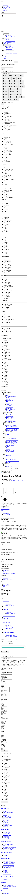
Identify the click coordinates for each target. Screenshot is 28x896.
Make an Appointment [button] (8, 632)
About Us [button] (5, 609)
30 (11, 86)
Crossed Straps (8, 190)
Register (5, 8)
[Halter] (4, 727)
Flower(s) (7, 224)
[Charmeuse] (3, 713)
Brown (6, 378)
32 (16, 86)
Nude (6, 375)
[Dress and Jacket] (4, 684)
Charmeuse (7, 237)
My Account (6, 6)
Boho (6, 138)
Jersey (6, 242)
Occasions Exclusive (11, 421)
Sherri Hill (8, 410)
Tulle (6, 253)
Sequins (6, 231)
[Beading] (4, 708)
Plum (6, 368)
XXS (6, 97)
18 (22, 81)
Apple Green (8, 343)
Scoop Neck (7, 292)
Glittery (6, 203)
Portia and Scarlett (10, 409)
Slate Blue (7, 352)
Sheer (6, 194)
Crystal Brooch (8, 220)
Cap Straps (7, 328)
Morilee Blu (9, 420)
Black (6, 379)
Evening (7, 119)
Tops (6, 158)
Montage (8, 447)
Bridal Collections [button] (7, 412)
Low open (7, 193)
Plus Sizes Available (9, 179)
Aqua (6, 348)
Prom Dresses (8, 126)
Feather (6, 223)
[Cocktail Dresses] (6, 678)
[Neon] (2, 703)
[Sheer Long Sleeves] (5, 743)
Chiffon (6, 239)
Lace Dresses (8, 141)
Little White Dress (9, 144)
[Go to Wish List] (2, 1)
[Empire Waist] (4, 734)
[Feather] (3, 716)
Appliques (7, 215)
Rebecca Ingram (10, 417)
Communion (8, 117)
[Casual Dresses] (6, 677)
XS (12, 97)
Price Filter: (5, 66)
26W (19, 91)
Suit (6, 157)
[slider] (25, 647)
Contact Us (6, 570)
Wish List (5, 5)
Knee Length (8, 267)
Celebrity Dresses (9, 169)
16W (6, 89)
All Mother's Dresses (11, 438)
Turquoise (7, 349)
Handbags (8, 462)
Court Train (7, 264)
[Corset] (5, 691)
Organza (7, 246)
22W (6, 91)
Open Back (7, 176)
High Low (7, 173)
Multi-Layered (8, 175)
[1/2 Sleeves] (5, 739)
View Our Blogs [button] (7, 622)
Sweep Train (8, 270)
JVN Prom (8, 405)
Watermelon (7, 366)
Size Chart (3, 507)
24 (16, 83)
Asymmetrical (8, 261)
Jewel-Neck (7, 283)
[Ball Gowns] (4, 681)
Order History (6, 585)
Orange (6, 371)
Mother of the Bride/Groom (11, 125)
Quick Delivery (22, 480)
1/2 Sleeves (7, 315)
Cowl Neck (7, 279)
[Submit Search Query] (16, 639)
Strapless (7, 295)
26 (22, 83)
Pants (6, 148)
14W (22, 86)
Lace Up (7, 191)
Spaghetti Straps (8, 331)
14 (11, 81)
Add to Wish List (4, 506)
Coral (6, 372)
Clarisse (8, 399)
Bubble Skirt (8, 168)
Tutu (6, 160)
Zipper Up (7, 196)
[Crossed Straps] (4, 695)
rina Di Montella (10, 451)
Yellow (6, 340)
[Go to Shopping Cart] (1, 1)
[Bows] (4, 709)
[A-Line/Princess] (4, 732)
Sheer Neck (7, 293)
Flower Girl (7, 120)
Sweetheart (7, 296)
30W (12, 94)
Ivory (6, 374)
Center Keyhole (8, 170)
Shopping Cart (6, 7)
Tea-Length (7, 271)
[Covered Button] (4, 694)
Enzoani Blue (9, 414)
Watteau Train (8, 273)
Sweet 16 (7, 130)
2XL (16, 99)
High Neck (7, 282)
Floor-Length (8, 265)
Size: (2, 485)
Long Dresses (8, 145)
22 (11, 83)
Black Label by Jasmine (11, 442)
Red (6, 369)
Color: (2, 496)
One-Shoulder (8, 288)
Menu (2, 31)
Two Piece (7, 161)
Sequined (7, 249)
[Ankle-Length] (4, 720)
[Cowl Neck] (4, 726)
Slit (5, 182)
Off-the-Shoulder (9, 286)
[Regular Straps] (4, 747)
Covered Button (8, 188)
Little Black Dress (9, 142)
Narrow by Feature (7, 107)
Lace (6, 227)
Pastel (6, 209)
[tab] (15, 402)
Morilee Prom (9, 407)
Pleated (6, 178)
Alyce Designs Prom (11, 396)
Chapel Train (8, 263)
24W (12, 91)
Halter (6, 280)
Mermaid (7, 307)
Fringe (6, 225)
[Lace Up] (4, 696)
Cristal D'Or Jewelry (11, 459)
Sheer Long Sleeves (9, 319)
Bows (6, 218)
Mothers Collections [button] (8, 436)
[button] (6, 34)
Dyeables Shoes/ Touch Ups (12, 461)
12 (5, 81)
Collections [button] (6, 601)
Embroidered (8, 221)
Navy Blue (7, 355)
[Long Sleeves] (5, 741)
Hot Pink (7, 364)
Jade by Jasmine (10, 445)
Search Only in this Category (8, 64)
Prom (7, 395)
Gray (6, 381)
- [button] (4, 394)
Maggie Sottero (9, 416)
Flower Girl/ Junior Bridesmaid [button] (10, 453)
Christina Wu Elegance (11, 443)
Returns (5, 571)
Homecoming (8, 123)
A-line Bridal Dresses (11, 425)
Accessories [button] (6, 457)
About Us (5, 578)
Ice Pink (7, 361)
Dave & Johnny (9, 400)
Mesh (6, 245)
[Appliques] (4, 707)
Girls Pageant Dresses (10, 122)
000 (6, 75)
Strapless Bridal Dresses (11, 430)
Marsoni (8, 449)
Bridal (6, 112)
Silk (6, 250)
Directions (5, 618)
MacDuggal (9, 408)
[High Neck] (4, 729)
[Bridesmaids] (6, 676)
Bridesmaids (7, 113)
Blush (7, 397)
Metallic (7, 205)
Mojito (6, 342)
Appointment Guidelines (9, 573)
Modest (6, 147)
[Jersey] (3, 717)
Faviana (8, 403)
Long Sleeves (8, 318)
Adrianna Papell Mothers (12, 440)
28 (5, 86)
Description (6, 513)
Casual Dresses (8, 115)
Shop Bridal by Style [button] (8, 422)
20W (19, 89)
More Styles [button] (6, 463)
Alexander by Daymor (11, 441)
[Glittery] (2, 700)
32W (19, 94)
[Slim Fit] (4, 736)
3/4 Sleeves (7, 316)
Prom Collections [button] (7, 392)
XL (10, 99)
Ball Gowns (7, 137)
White (6, 384)
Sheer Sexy (7, 153)
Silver (6, 382)
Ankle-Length (8, 260)
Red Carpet (7, 129)
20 (5, 83)
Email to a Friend (4, 510)
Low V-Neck (8, 285)
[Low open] (4, 698)
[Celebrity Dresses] (5, 689)
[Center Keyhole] (5, 690)
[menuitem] (15, 5)
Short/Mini (7, 268)
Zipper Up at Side (9, 197)
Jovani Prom (9, 404)
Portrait (6, 289)
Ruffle (6, 228)
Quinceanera (8, 128)
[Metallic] (2, 702)
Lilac (6, 358)
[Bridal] (6, 675)
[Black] (5, 500)
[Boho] (4, 682)
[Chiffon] (3, 714)
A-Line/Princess (8, 304)
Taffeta (6, 252)
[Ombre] (2, 704)
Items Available (6, 514)
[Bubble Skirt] (5, 688)
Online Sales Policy (5, 509)
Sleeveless (7, 322)
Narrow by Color (7, 338)
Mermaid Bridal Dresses (11, 429)
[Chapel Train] (4, 722)
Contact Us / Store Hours (9, 616)
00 (11, 75)
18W (12, 89)
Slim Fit (6, 308)
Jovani (7, 446)
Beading (7, 217)
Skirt (6, 155)
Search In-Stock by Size (8, 71)
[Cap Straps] (4, 745)
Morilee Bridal (9, 418)
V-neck (6, 298)
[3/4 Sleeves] (5, 740)
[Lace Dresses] (4, 685)
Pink (6, 362)
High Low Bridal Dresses (12, 426)
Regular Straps (8, 330)
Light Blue (7, 351)
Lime (6, 346)
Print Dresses (8, 150)
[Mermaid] (4, 735)
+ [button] (4, 424)
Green (6, 345)
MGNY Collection (10, 450)
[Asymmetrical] (4, 721)
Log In (5, 10)
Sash (6, 230)
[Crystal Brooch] (4, 710)
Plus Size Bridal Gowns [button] (8, 432)
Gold (6, 377)
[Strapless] (4, 749)
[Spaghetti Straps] (4, 748)
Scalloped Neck (8, 291)
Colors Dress (9, 466)
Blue (6, 353)
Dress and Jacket (8, 140)
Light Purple (8, 359)
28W (6, 94)
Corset (6, 172)
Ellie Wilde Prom (10, 401)
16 (16, 81)
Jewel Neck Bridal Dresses (12, 428)
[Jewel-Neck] (4, 730)
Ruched (6, 181)
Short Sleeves (8, 320)
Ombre (6, 208)
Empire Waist (8, 305)
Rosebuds (8, 455)
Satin (6, 248)
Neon (6, 206)
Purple (6, 356)
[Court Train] (4, 723)
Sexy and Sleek (8, 151)
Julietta (7, 434)
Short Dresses (8, 154)
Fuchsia (6, 365)
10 (20, 78)
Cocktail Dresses (8, 116)
